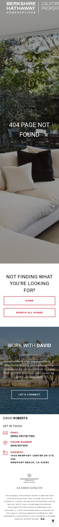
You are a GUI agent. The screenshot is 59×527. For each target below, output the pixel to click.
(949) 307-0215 (19, 445)
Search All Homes (29, 312)
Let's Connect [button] (29, 394)
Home (29, 300)
